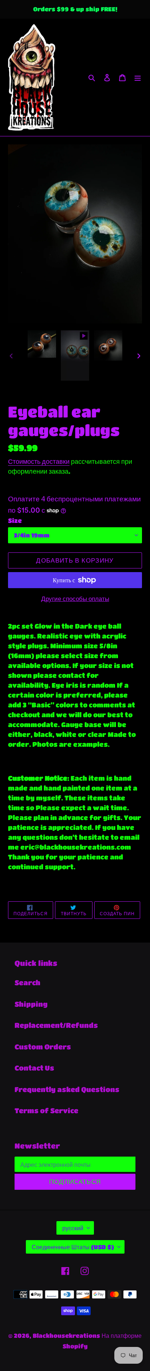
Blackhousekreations (66, 1335)
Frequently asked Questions (67, 1089)
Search (27, 982)
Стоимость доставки (39, 461)
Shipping (31, 1004)
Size (15, 520)
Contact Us (34, 1068)
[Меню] (137, 77)
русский (72, 1227)
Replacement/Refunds (56, 1025)
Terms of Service (46, 1110)
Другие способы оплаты (75, 598)
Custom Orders (43, 1046)
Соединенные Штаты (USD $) (73, 1246)
